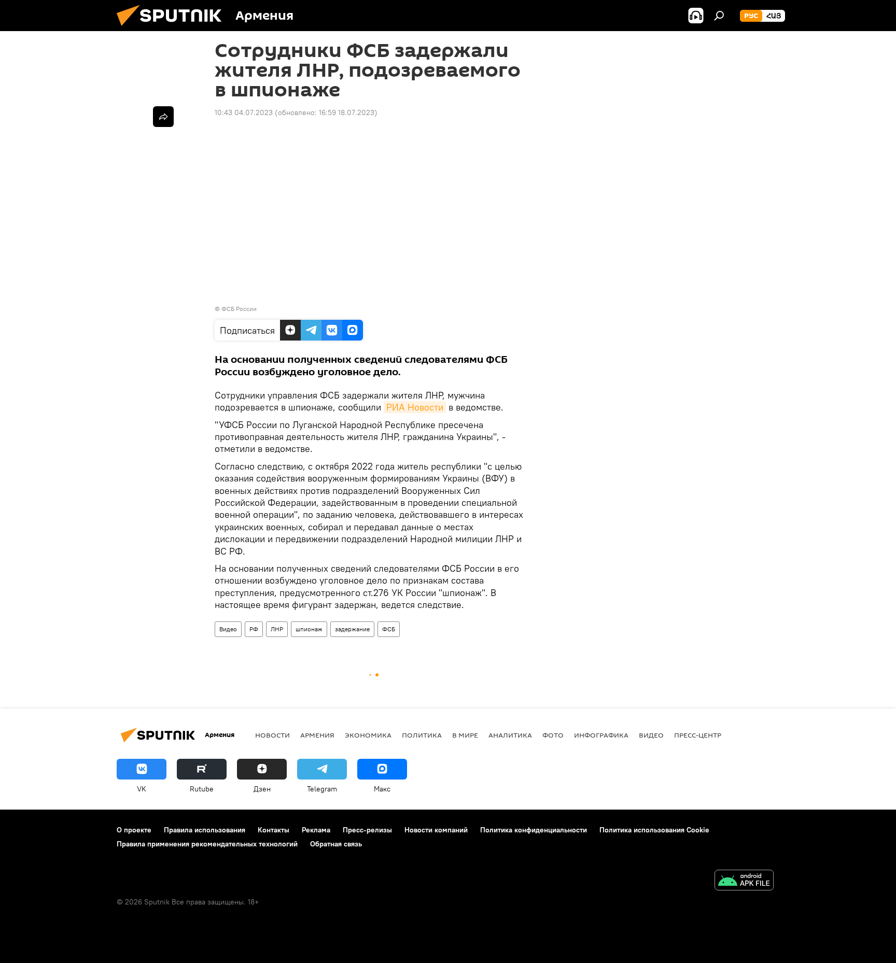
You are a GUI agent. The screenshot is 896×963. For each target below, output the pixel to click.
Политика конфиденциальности (533, 829)
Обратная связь (336, 843)
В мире (465, 735)
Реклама (316, 829)
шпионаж (309, 629)
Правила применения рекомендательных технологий (207, 843)
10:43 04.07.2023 (244, 112)
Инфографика (601, 735)
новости (272, 735)
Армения (317, 735)
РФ (253, 629)
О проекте (134, 829)
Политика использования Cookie (654, 829)
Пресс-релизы (367, 829)
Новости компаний (436, 829)
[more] (163, 116)
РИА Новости (414, 407)
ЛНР (277, 629)
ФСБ (388, 629)
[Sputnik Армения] (173, 28)
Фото (553, 735)
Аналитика (510, 735)
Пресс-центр (697, 735)
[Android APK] (744, 881)
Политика (422, 735)
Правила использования (204, 829)
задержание (352, 629)
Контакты (273, 829)
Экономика (368, 735)
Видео (228, 629)
